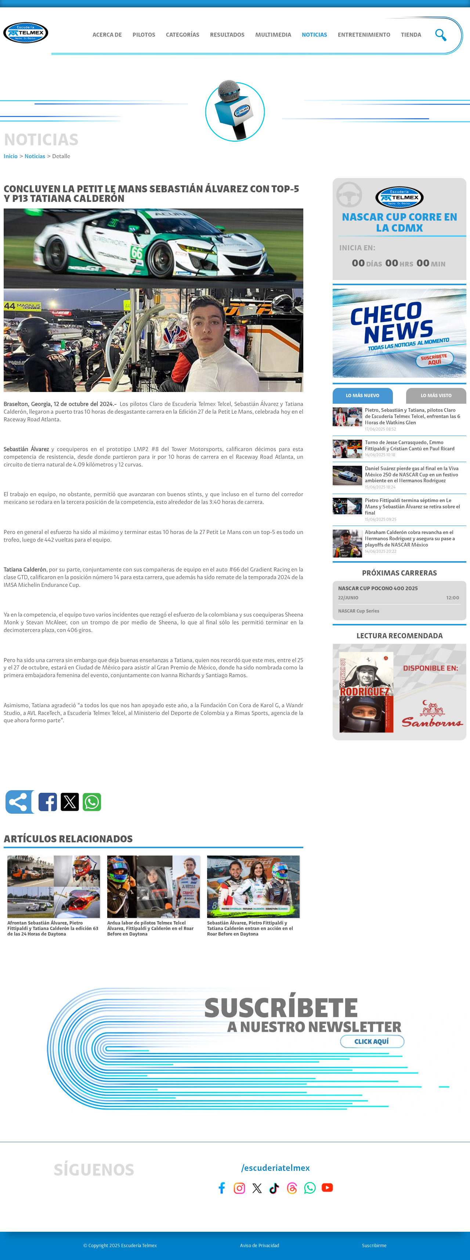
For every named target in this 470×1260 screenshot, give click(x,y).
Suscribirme (374, 1245)
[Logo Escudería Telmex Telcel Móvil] (25, 33)
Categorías (182, 35)
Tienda (411, 35)
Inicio (11, 157)
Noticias (314, 35)
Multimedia (273, 35)
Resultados (227, 35)
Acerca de (107, 35)
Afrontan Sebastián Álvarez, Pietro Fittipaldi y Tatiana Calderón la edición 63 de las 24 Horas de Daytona (52, 928)
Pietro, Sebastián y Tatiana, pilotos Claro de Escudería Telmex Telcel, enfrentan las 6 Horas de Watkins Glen (412, 417)
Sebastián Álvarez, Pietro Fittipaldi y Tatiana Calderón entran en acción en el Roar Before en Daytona (250, 928)
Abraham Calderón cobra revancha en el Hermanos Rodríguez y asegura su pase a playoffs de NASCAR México (410, 539)
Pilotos (144, 35)
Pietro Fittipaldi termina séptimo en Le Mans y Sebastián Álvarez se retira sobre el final (412, 507)
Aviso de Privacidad (259, 1245)
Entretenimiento (364, 35)
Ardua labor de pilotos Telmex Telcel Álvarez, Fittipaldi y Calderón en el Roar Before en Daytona (150, 928)
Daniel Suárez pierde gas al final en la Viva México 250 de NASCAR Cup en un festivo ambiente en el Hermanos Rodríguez (412, 475)
